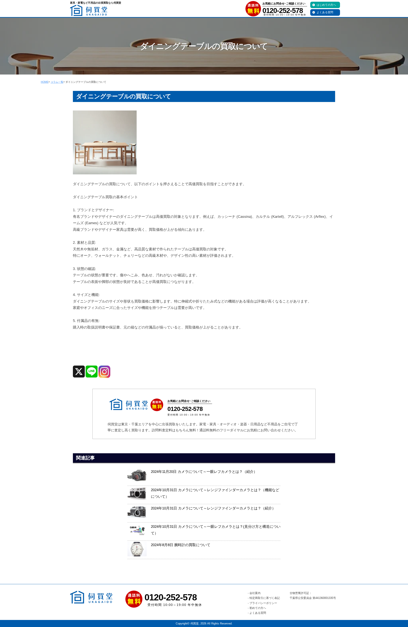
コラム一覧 (57, 81)
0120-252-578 (282, 10)
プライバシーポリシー (263, 603)
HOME (44, 81)
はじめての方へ (326, 4)
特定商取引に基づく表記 (264, 598)
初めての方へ (257, 608)
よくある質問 (325, 12)
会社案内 (255, 593)
